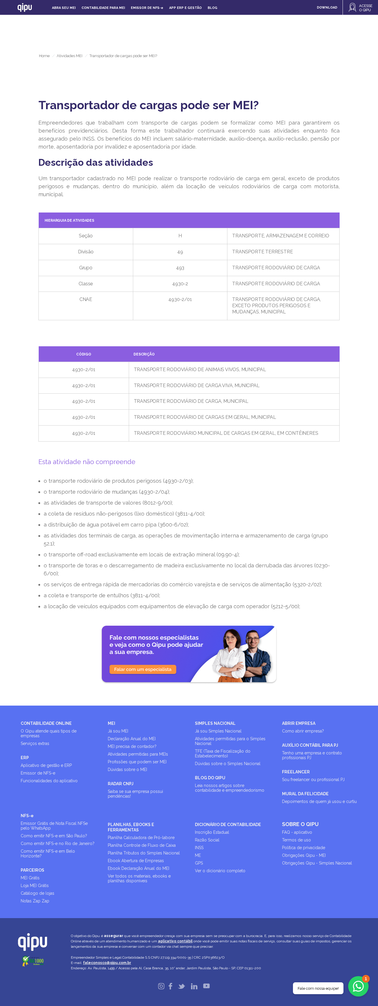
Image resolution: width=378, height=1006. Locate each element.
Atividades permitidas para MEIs (138, 754)
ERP (25, 757)
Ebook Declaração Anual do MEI (138, 868)
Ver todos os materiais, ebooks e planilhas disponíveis (139, 878)
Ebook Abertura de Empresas (136, 860)
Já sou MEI (118, 731)
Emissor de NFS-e (38, 773)
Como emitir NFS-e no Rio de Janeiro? (57, 843)
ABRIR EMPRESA (298, 723)
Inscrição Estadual (212, 832)
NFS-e (27, 815)
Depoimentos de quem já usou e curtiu (319, 801)
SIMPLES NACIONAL (215, 723)
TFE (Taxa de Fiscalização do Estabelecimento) (222, 753)
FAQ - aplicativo (297, 832)
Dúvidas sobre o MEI (127, 769)
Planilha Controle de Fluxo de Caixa (142, 845)
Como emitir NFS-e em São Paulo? (54, 835)
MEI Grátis (30, 877)
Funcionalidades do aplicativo (49, 780)
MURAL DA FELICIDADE (305, 793)
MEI (111, 723)
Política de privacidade (303, 847)
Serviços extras (35, 743)
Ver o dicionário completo (220, 870)
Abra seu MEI (64, 8)
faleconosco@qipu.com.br (107, 963)
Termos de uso (296, 840)
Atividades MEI (69, 56)
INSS (199, 847)
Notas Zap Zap (35, 901)
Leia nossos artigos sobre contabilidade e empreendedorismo (229, 788)
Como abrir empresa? (303, 731)
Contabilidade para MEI (103, 8)
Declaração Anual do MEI (132, 738)
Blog (212, 8)
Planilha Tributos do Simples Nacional (144, 853)
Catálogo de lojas (37, 893)
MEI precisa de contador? (132, 746)
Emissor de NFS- (147, 8)
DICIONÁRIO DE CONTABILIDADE (228, 824)
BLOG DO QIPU (210, 777)
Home (44, 56)
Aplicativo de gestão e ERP (46, 765)
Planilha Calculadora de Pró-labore (141, 837)
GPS (199, 863)
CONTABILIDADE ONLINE (46, 723)
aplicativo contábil (175, 941)
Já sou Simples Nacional (218, 731)
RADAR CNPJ (120, 783)
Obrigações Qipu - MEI (304, 855)
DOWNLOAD (327, 7)
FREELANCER (296, 772)
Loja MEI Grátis (35, 885)
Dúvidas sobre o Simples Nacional (227, 763)
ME (198, 855)
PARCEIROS (32, 870)
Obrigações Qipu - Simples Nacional (317, 863)
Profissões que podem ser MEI (137, 761)
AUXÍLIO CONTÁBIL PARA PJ (310, 745)
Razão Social (207, 840)
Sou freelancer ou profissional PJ (313, 779)
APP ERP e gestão (185, 8)
